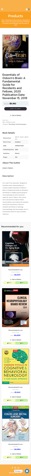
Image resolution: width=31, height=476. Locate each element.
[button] (15, 115)
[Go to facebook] (27, 471)
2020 (16, 149)
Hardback (18, 142)
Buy (22, 282)
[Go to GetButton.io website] (27, 474)
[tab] (8, 176)
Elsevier (17, 153)
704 (16, 157)
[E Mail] (18, 467)
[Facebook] (12, 467)
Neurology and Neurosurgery (14, 20)
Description (8, 175)
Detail (10, 282)
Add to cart (15, 109)
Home (3, 20)
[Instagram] (15, 467)
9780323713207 (19, 146)
